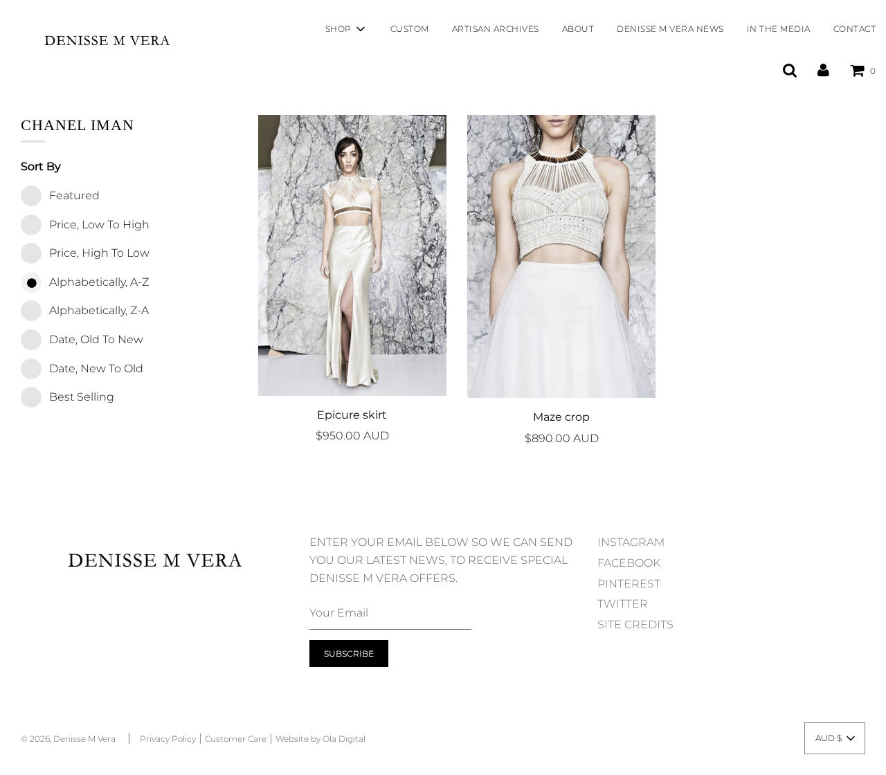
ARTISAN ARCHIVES (495, 29)
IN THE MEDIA (779, 29)
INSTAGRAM (630, 542)
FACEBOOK (628, 562)
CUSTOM (409, 29)
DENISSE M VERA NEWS (670, 29)
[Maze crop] (561, 257)
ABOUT (578, 29)
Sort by (41, 166)
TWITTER (622, 603)
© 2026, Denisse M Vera (68, 738)
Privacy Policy (168, 738)
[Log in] (823, 70)
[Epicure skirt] (352, 255)
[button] (834, 738)
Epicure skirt (352, 414)
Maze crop (561, 416)
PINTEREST (628, 583)
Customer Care (235, 738)
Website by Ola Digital (320, 738)
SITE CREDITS (635, 624)
